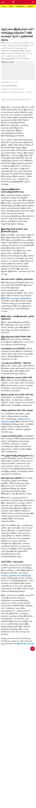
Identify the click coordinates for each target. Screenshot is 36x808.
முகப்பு (4, 6)
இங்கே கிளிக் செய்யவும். (26, 643)
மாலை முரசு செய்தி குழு (9, 85)
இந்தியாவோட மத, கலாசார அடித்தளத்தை (16, 298)
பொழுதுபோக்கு (20, 6)
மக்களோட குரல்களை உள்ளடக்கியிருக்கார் (16, 575)
